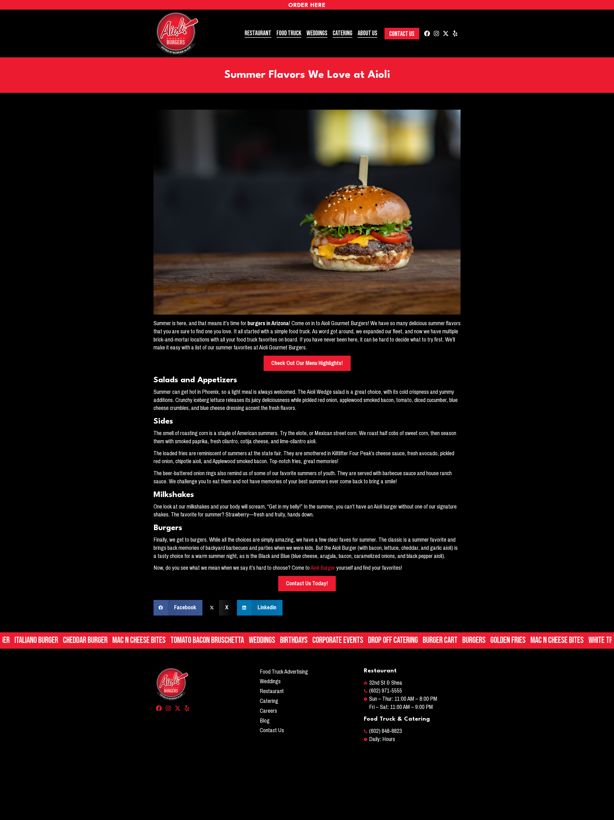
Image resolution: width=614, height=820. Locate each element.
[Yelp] (455, 33)
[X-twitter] (446, 33)
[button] (178, 608)
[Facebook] (427, 33)
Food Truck (289, 33)
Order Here (307, 5)
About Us (367, 33)
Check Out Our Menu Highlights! (307, 363)
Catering (342, 33)
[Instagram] (436, 33)
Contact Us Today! (307, 583)
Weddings (317, 33)
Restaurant (258, 33)
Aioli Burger (323, 568)
